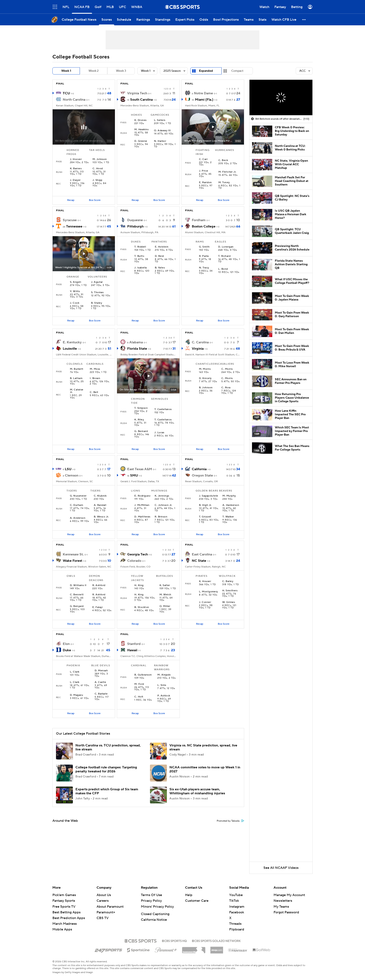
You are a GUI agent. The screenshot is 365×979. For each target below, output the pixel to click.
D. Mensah (101, 670)
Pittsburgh (135, 226)
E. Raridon (205, 182)
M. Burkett (76, 369)
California (199, 469)
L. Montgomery (208, 591)
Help (188, 895)
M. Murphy (229, 496)
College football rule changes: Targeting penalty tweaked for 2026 (106, 769)
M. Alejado (164, 675)
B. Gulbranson (143, 675)
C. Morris (227, 369)
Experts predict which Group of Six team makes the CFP (106, 791)
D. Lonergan (225, 247)
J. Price (203, 171)
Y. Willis (75, 291)
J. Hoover (76, 159)
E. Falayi (97, 607)
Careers (103, 901)
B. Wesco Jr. (101, 517)
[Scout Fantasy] (238, 950)
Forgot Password (286, 912)
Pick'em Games (64, 895)
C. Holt (138, 697)
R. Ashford (98, 585)
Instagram (236, 907)
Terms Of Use (151, 895)
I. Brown (95, 378)
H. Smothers (229, 590)
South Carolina (141, 99)
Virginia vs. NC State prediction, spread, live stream (203, 747)
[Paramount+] (166, 949)
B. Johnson (206, 387)
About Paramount (110, 907)
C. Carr (203, 159)
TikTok (234, 901)
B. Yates (160, 268)
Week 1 (66, 71)
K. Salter (164, 585)
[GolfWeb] (261, 950)
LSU (68, 469)
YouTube (236, 895)
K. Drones (140, 120)
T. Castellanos (163, 409)
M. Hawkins (141, 129)
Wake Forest (72, 560)
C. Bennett (77, 594)
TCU (66, 93)
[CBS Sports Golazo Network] (216, 940)
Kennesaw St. (73, 554)
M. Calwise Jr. (76, 391)
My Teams (281, 907)
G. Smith (204, 247)
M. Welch (165, 594)
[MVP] (216, 948)
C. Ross (225, 387)
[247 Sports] (108, 949)
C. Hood (98, 168)
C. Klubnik (100, 496)
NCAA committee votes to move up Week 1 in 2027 (204, 769)
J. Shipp (97, 180)
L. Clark (74, 672)
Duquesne (135, 220)
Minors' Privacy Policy (157, 907)
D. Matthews (142, 517)
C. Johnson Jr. (163, 505)
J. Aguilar (97, 282)
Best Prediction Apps (68, 918)
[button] (55, 7)
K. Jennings (162, 496)
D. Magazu (76, 695)
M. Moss (95, 369)
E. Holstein (162, 247)
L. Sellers (159, 120)
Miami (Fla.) (204, 99)
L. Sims (161, 685)
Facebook (236, 912)
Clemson (71, 475)
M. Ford (139, 684)
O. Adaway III (162, 130)
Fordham (199, 220)
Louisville (70, 348)
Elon (66, 644)
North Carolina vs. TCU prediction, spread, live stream (108, 747)
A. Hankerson (230, 505)
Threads (235, 924)
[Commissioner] (193, 949)
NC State (199, 560)
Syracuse (70, 220)
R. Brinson (161, 517)
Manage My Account (289, 895)
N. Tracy (204, 268)
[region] (280, 97)
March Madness (64, 924)
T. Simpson (141, 408)
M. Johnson (100, 159)
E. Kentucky (72, 342)
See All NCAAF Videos (280, 868)
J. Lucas (159, 432)
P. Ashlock (163, 696)
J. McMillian (141, 505)
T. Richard (224, 256)
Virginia (198, 348)
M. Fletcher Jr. (227, 172)
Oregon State (202, 475)
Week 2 (94, 71)
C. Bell (94, 392)
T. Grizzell (205, 517)
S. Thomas (97, 292)
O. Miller (164, 606)
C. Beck (223, 160)
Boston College (203, 226)
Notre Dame (203, 93)
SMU (134, 475)
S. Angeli (75, 282)
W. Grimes (228, 602)
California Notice (154, 920)
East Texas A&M (139, 469)
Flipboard (236, 929)
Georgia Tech (137, 554)
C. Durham (76, 505)
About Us (104, 895)
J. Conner (205, 602)
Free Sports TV (63, 907)
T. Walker (228, 517)
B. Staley (96, 303)
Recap (70, 200)
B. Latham (76, 378)
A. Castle (100, 682)
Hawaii (132, 650)
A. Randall (100, 505)
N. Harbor (160, 141)
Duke (67, 650)
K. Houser (205, 581)
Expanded (206, 71)
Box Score (95, 200)
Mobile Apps (62, 929)
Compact (237, 71)
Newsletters (283, 901)
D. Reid (159, 256)
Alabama (136, 342)
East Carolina (202, 554)
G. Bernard (141, 431)
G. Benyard (77, 606)
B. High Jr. (205, 505)
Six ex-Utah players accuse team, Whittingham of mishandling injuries (197, 791)
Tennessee (74, 226)
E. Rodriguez (142, 496)
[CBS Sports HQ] (174, 940)
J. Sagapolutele (208, 496)
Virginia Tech (137, 93)
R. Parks (204, 256)
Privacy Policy (151, 901)
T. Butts (139, 256)
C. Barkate (101, 694)
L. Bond (223, 269)
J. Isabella (140, 268)
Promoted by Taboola (228, 820)
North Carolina (74, 99)
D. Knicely (205, 378)
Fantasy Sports (63, 901)
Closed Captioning (155, 914)
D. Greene (140, 141)
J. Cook (74, 303)
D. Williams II (78, 585)
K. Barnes (76, 168)
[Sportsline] (138, 949)
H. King (138, 585)
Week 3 (121, 71)
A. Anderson (77, 518)
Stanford (134, 644)
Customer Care (196, 901)
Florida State (137, 348)
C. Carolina (200, 342)
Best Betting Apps (66, 912)
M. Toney (224, 182)
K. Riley (139, 419)
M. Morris (205, 369)
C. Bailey (227, 581)
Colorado (134, 560)
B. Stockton (141, 607)
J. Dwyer (75, 180)
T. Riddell (140, 247)
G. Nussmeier (78, 496)
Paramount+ (106, 912)
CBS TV (103, 918)
